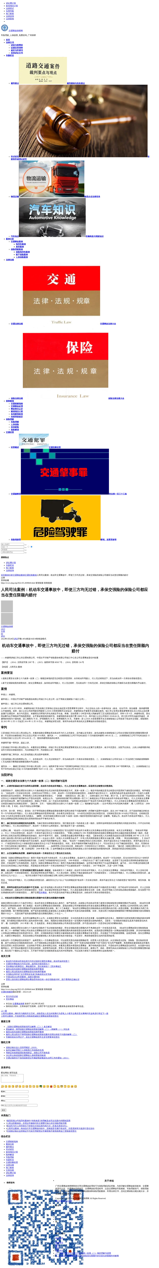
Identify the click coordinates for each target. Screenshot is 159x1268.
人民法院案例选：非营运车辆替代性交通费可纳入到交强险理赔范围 (37, 1123)
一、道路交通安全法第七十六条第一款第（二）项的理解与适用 (83, 1253)
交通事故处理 (17, 406)
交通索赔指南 (17, 404)
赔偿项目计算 (12, 6)
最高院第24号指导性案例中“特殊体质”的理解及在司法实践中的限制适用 (38, 1121)
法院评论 (59, 1250)
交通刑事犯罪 (12, 1162)
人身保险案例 (22, 257)
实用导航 (10, 11)
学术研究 (10, 1149)
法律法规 (10, 1165)
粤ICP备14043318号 (63, 1201)
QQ (2, 1105)
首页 (3, 575)
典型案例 (20, 247)
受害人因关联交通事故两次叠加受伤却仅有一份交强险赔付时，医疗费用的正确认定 (43, 979)
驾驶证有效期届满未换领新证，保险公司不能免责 (28, 1053)
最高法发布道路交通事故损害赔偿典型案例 (25, 969)
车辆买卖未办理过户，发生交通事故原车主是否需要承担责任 (33, 1037)
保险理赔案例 (17, 249)
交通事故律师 (18, 1004)
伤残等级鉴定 (17, 417)
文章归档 (10, 1170)
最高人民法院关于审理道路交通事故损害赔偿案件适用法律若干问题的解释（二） (42, 1034)
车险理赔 (15, 422)
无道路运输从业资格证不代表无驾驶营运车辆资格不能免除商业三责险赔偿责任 (42, 1131)
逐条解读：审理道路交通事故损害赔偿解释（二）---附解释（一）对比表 (37, 1029)
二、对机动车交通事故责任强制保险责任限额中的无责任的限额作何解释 (87, 1256)
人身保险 (15, 424)
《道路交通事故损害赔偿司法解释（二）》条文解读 (29, 1027)
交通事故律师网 (15, 31)
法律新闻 (10, 19)
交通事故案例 (17, 241)
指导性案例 (21, 244)
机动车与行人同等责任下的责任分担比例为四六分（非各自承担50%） (37, 1126)
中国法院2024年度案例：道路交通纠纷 (23, 977)
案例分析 (9, 575)
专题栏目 (10, 565)
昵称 (3, 1091)
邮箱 (3, 1096)
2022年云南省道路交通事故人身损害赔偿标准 (26, 1055)
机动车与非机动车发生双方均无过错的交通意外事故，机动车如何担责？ (38, 961)
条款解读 (15, 430)
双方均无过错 (12, 996)
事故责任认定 (17, 409)
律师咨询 (59, 1238)
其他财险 (15, 427)
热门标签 (10, 14)
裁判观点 (10, 1147)
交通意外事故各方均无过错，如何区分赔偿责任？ (28, 964)
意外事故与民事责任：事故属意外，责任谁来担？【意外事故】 (34, 966)
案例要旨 (59, 1243)
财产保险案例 (22, 254)
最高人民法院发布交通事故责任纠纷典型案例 (26, 972)
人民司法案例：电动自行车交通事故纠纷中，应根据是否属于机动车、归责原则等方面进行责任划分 (50, 1128)
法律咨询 (10, 16)
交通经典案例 (31, 575)
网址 (3, 1101)
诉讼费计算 (11, 3)
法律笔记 (10, 8)
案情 (57, 1245)
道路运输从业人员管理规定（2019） (22, 1047)
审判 (57, 1248)
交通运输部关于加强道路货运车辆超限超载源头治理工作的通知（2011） (38, 1058)
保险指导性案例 (23, 252)
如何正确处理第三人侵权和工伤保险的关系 (25, 1050)
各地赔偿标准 (17, 414)
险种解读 (10, 1154)
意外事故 (43, 892)
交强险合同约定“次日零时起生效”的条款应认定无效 (28, 974)
